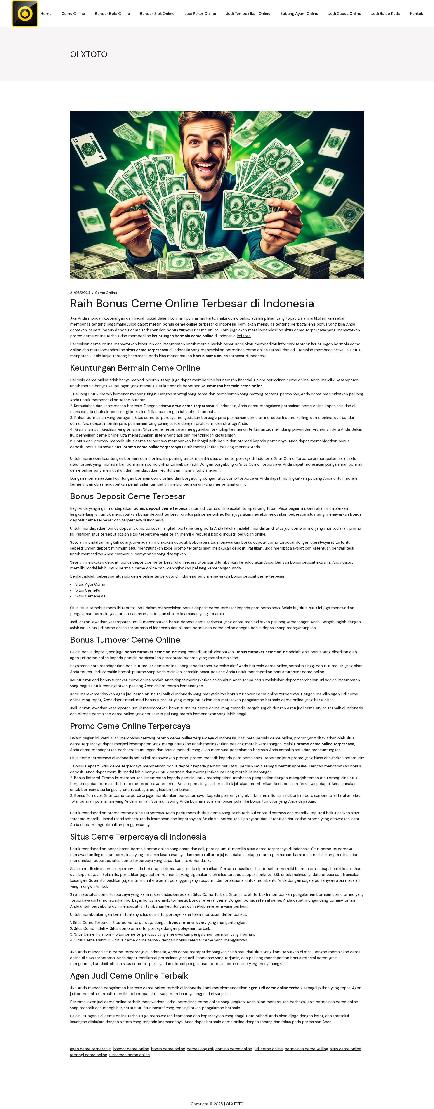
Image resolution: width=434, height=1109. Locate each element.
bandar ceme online (131, 1048)
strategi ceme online (88, 1054)
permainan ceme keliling (306, 1048)
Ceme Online (106, 292)
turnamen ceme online (129, 1054)
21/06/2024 (80, 292)
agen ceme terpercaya (90, 1048)
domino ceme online (233, 1048)
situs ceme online (345, 1048)
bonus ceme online (168, 1048)
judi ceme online (268, 1048)
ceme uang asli (200, 1048)
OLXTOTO (234, 1103)
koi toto (244, 335)
